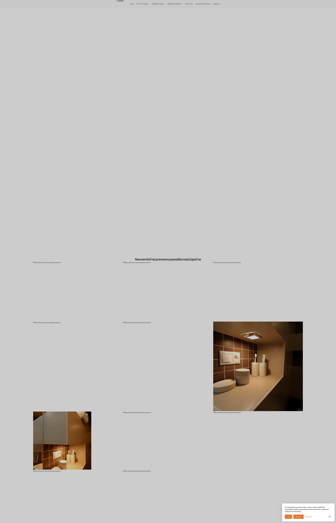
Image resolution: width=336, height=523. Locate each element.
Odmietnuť (298, 517)
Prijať (288, 517)
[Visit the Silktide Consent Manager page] (330, 517)
